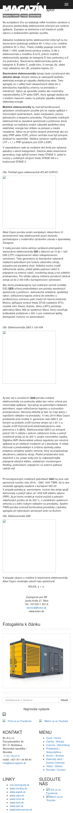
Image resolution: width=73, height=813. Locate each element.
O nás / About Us (12, 755)
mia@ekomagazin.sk (14, 763)
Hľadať (64, 700)
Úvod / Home (53, 738)
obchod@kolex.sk (36, 607)
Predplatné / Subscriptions (53, 750)
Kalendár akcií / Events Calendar (55, 760)
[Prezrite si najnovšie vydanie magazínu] (4, 713)
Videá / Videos (54, 766)
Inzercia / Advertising (58, 745)
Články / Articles (55, 741)
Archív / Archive (55, 755)
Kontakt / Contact (56, 769)
